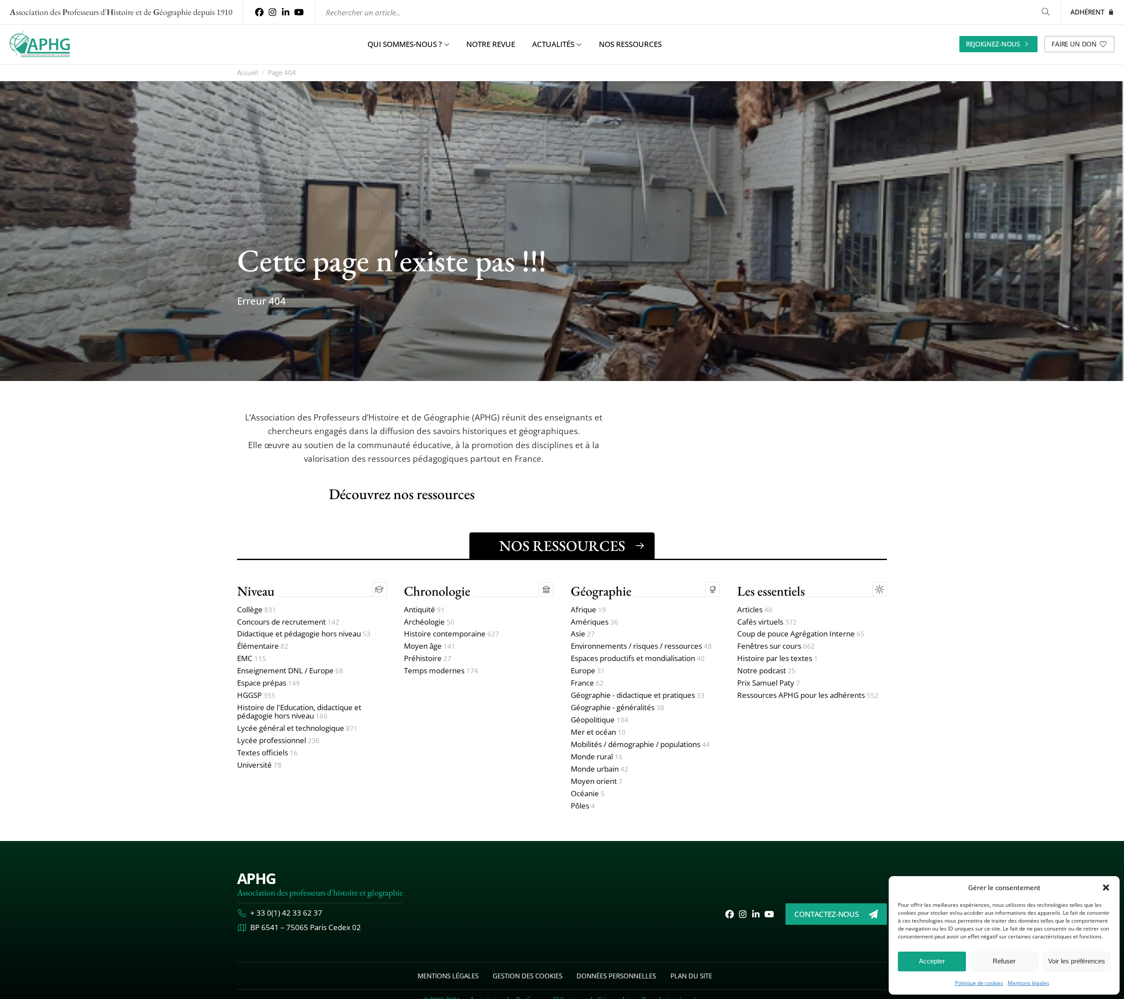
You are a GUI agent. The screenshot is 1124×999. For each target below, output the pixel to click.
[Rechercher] (1045, 12)
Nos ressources (630, 44)
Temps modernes (441, 671)
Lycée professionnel (278, 741)
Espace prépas (268, 683)
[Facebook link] (259, 12)
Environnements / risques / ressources (641, 646)
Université (259, 765)
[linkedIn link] (285, 12)
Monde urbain (599, 769)
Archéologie (429, 622)
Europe (588, 671)
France (587, 683)
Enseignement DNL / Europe (290, 671)
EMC (251, 658)
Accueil (247, 72)
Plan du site (691, 975)
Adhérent (1087, 11)
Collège (256, 610)
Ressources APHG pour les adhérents (808, 695)
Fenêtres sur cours (776, 646)
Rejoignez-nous (993, 44)
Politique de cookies (979, 983)
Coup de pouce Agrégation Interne (801, 634)
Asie (583, 634)
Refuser (1004, 961)
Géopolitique (599, 720)
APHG (256, 878)
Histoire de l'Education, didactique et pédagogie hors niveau (299, 712)
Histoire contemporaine (451, 634)
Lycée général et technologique (297, 728)
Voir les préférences (1076, 961)
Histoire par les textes (777, 658)
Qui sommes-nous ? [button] (404, 44)
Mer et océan (598, 732)
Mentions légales (1028, 983)
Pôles (583, 806)
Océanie (588, 794)
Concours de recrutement (288, 622)
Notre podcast (766, 671)
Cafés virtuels (767, 622)
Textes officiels (267, 753)
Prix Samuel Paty (768, 683)
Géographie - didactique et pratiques (638, 695)
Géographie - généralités (617, 708)
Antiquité (424, 610)
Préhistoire (427, 658)
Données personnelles (616, 975)
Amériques (594, 622)
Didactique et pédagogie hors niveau (304, 634)
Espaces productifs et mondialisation (638, 658)
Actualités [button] (553, 44)
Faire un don (1074, 44)
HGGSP (256, 695)
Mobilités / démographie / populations (640, 744)
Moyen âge (429, 646)
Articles (754, 610)
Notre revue (490, 44)
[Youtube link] (299, 12)
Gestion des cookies (527, 975)
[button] (1106, 887)
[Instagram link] (272, 12)
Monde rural (597, 757)
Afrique (588, 610)
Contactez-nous (826, 914)
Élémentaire (262, 646)
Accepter (932, 961)
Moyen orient (597, 781)
